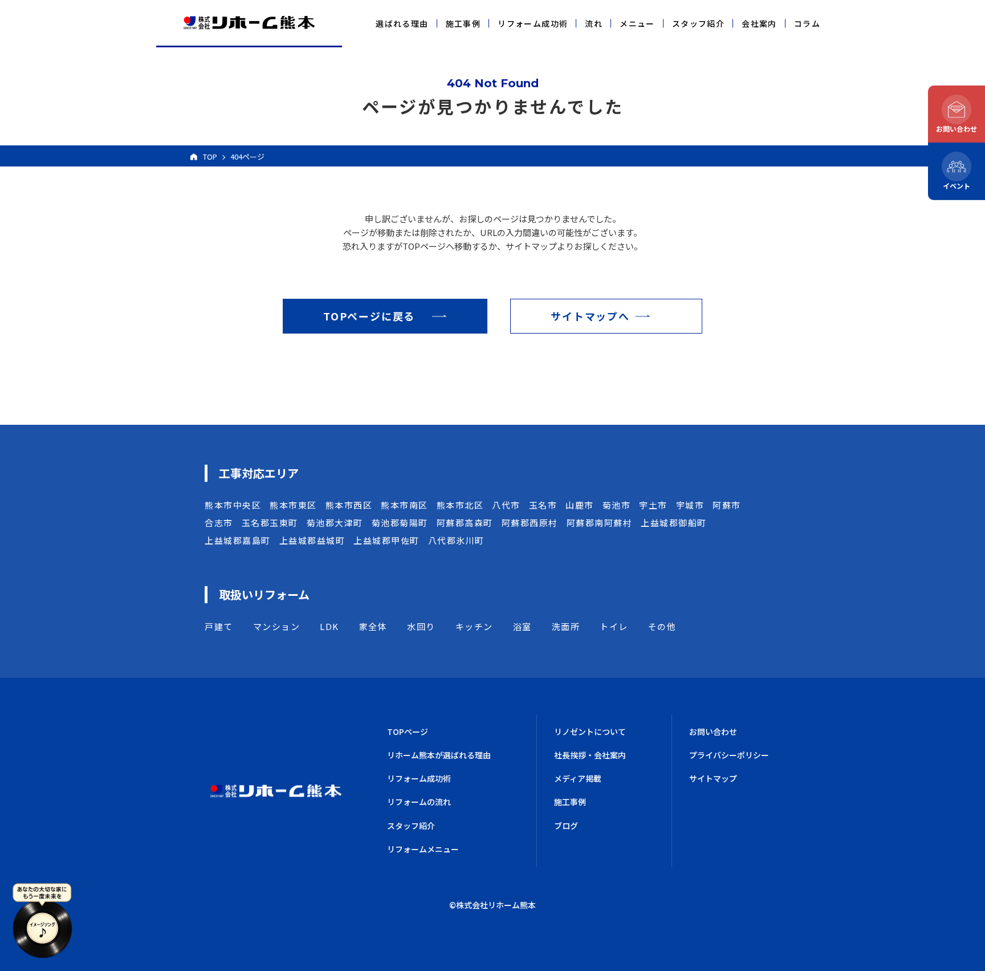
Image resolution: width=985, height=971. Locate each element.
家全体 (373, 626)
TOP (210, 156)
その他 (662, 626)
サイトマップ (713, 778)
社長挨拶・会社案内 (590, 755)
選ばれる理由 (402, 23)
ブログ (566, 825)
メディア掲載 (577, 778)
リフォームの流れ (419, 801)
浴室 (522, 626)
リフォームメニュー (423, 849)
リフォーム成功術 (533, 23)
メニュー (637, 23)
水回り (421, 626)
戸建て (219, 626)
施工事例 (463, 23)
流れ (594, 23)
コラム (807, 23)
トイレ (614, 626)
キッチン (474, 626)
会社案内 (759, 23)
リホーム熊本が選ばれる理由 (439, 755)
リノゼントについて (590, 731)
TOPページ (407, 731)
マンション (276, 626)
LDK (329, 626)
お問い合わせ (713, 731)
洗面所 (566, 626)
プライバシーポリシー (729, 755)
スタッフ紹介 (698, 23)
